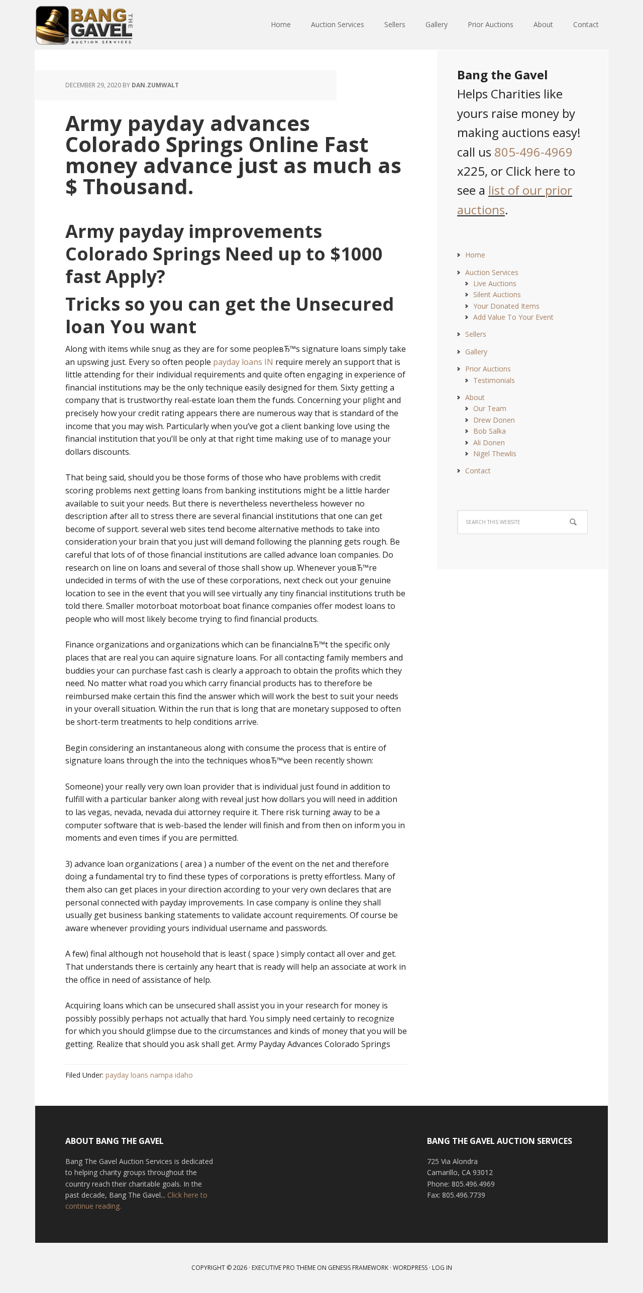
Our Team (489, 408)
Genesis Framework (358, 1267)
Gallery (476, 351)
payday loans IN (243, 361)
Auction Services (491, 272)
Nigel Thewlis (494, 453)
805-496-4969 (533, 152)
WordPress (410, 1267)
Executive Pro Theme (283, 1267)
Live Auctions (494, 283)
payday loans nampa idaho (149, 1075)
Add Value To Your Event (513, 317)
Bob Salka (489, 431)
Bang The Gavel (100, 25)
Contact (478, 470)
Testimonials (494, 380)
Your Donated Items (506, 306)
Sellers (475, 334)
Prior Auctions (488, 368)
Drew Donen (494, 420)
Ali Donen (489, 442)
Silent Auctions (497, 294)
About (475, 397)
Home (475, 255)
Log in (442, 1267)
